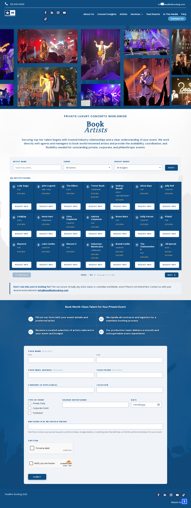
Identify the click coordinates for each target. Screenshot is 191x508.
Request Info (21, 206)
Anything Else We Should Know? (47, 421)
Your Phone (109, 370)
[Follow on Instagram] (58, 12)
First (30, 354)
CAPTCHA (33, 440)
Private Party (39, 403)
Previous (23, 275)
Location (102, 385)
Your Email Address (45, 370)
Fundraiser (38, 412)
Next (170, 275)
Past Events (153, 14)
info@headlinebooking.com (171, 4)
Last (98, 354)
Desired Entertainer (74, 400)
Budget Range (122, 162)
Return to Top (178, 502)
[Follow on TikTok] (45, 19)
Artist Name (19, 162)
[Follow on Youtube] (64, 12)
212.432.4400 (17, 4)
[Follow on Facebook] (45, 12)
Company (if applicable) (42, 385)
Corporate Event (41, 408)
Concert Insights (106, 14)
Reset (171, 167)
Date (134, 400)
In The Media (170, 14)
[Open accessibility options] (184, 501)
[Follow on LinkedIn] (51, 12)
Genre (67, 162)
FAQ (183, 14)
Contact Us (177, 18)
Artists (123, 14)
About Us (88, 14)
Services (135, 14)
